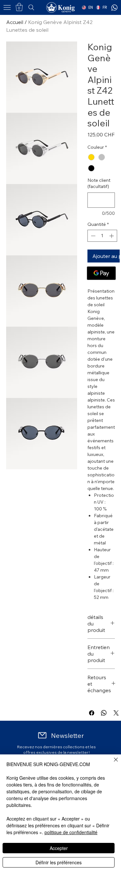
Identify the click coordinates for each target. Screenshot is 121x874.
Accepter (59, 848)
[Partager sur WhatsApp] (104, 713)
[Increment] (112, 235)
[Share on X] (116, 713)
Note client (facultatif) (98, 183)
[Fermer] (112, 763)
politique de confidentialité (71, 832)
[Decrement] (92, 235)
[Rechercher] (41, 7)
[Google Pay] (101, 273)
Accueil (14, 22)
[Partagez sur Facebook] (92, 713)
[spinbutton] (102, 235)
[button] (19, 7)
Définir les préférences (58, 862)
